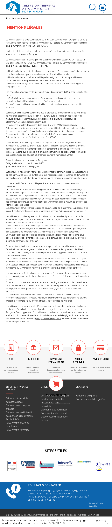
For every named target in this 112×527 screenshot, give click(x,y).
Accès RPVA (12, 419)
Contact (82, 515)
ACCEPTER (101, 521)
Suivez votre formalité (17, 430)
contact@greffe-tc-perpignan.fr (54, 494)
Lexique (45, 420)
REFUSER (84, 521)
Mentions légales (68, 515)
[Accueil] (7, 18)
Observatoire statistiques (54, 416)
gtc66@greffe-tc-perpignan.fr (48, 318)
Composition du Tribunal (54, 413)
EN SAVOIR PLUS (56, 523)
